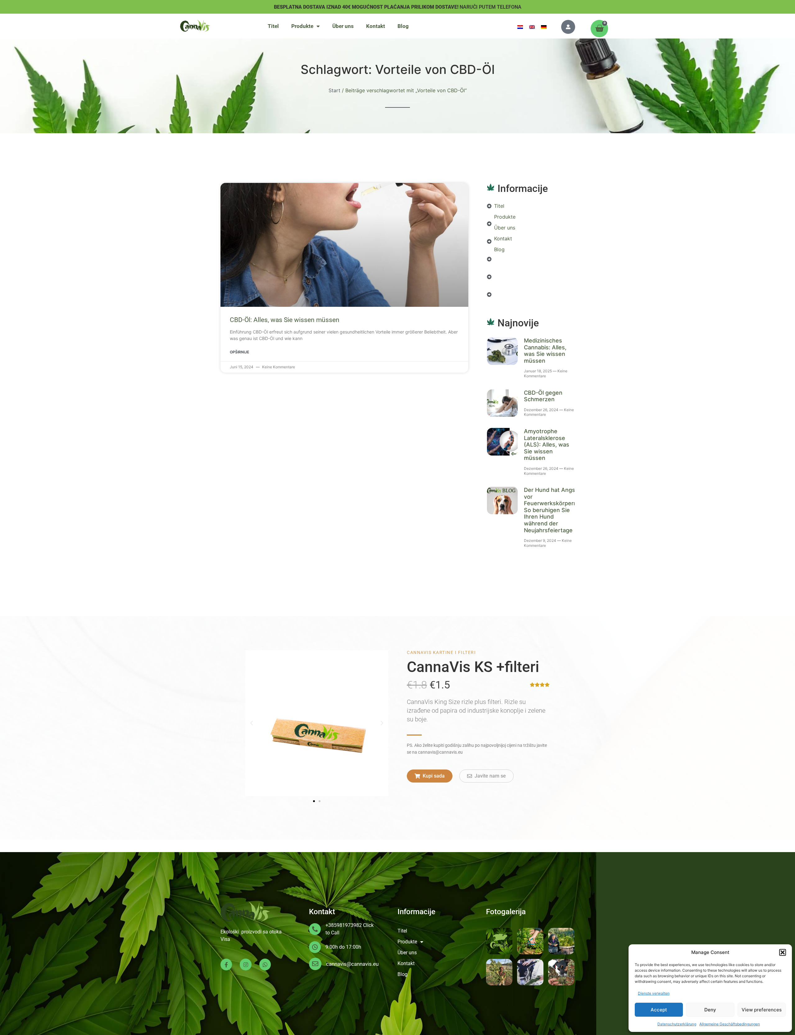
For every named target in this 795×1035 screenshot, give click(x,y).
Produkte (302, 26)
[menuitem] (520, 26)
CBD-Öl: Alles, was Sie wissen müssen (284, 320)
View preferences (762, 1010)
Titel (273, 26)
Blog (403, 26)
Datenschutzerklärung (676, 1024)
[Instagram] (245, 964)
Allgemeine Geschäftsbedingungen (729, 1024)
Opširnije (239, 352)
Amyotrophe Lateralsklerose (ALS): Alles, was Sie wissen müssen (546, 444)
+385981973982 (343, 925)
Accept (659, 1010)
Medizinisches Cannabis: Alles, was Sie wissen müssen (545, 350)
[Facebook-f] (226, 964)
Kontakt (375, 26)
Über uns (343, 26)
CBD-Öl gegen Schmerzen (543, 396)
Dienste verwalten (654, 993)
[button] (782, 952)
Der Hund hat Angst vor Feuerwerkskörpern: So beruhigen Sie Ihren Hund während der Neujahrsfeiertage (551, 510)
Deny (710, 1010)
